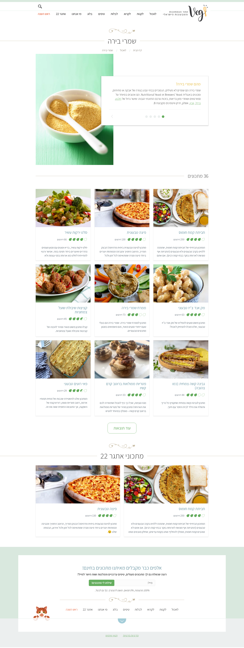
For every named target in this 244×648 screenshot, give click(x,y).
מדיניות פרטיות (131, 635)
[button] (122, 620)
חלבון (118, 99)
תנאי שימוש (112, 635)
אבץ (192, 103)
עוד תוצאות (122, 428)
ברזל (198, 103)
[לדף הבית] (185, 13)
